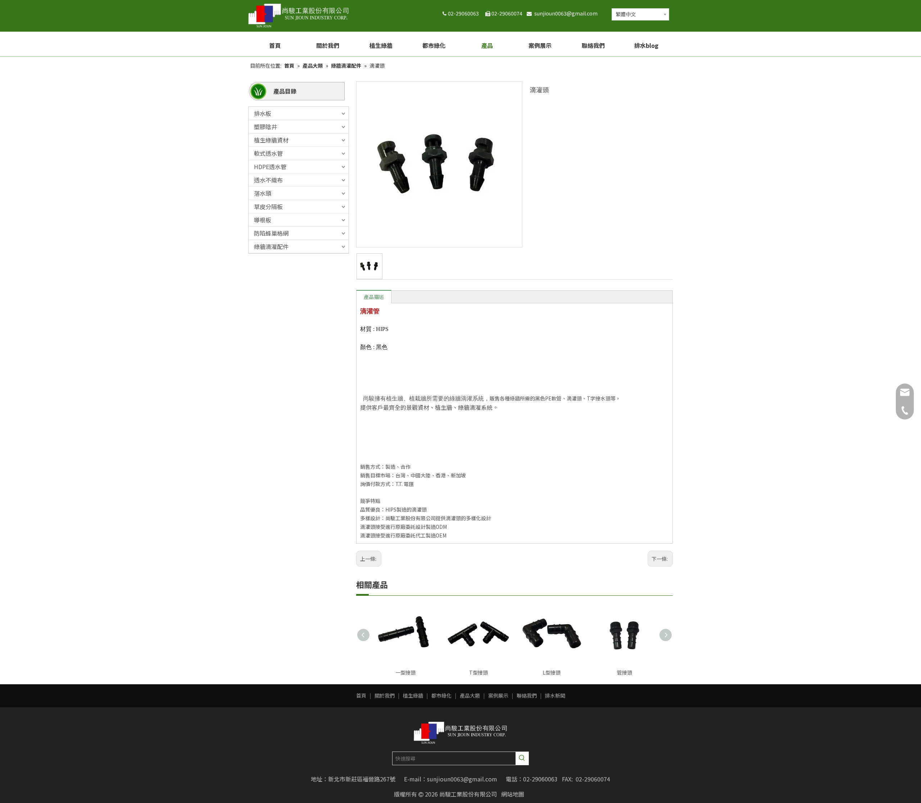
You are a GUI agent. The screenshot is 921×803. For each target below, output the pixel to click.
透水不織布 (268, 180)
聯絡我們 (527, 695)
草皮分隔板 (268, 206)
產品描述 (374, 296)
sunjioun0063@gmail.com (567, 13)
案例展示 (498, 695)
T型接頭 (478, 672)
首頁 (361, 695)
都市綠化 (441, 695)
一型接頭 (405, 672)
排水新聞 (555, 695)
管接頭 (624, 672)
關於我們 (385, 695)
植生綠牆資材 (271, 140)
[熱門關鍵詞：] (522, 758)
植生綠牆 (413, 695)
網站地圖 (512, 794)
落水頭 (262, 193)
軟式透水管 (268, 153)
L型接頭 (552, 672)
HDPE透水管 (270, 166)
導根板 (262, 220)
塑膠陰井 (265, 126)
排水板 (262, 113)
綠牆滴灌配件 (271, 246)
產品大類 (470, 695)
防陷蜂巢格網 (271, 233)
